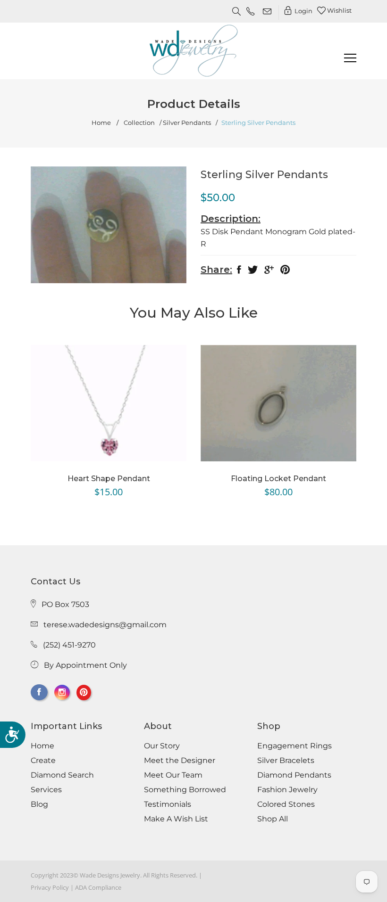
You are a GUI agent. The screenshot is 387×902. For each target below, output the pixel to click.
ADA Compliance (98, 887)
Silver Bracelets (285, 760)
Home (101, 123)
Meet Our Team (173, 775)
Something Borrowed (185, 790)
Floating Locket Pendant (278, 478)
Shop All (272, 819)
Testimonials (167, 804)
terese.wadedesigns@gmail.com (105, 624)
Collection (139, 123)
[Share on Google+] (269, 272)
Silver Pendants (187, 123)
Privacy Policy (50, 887)
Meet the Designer (179, 760)
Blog (39, 804)
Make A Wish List (176, 819)
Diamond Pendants (294, 775)
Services (46, 790)
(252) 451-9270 (69, 644)
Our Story (162, 746)
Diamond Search (62, 775)
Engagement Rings (294, 746)
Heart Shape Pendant (108, 478)
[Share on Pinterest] (285, 272)
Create (43, 760)
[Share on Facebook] (239, 272)
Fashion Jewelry (287, 790)
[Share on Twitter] (253, 272)
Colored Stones (286, 804)
